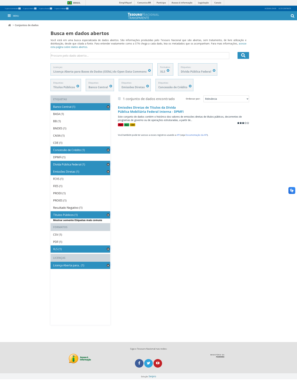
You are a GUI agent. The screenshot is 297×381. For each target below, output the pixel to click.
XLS (127, 124)
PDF (121, 124)
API (178, 135)
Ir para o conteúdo (12, 8)
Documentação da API (196, 135)
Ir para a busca (45, 8)
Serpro (152, 376)
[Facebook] (139, 363)
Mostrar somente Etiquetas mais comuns (77, 220)
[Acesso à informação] (80, 358)
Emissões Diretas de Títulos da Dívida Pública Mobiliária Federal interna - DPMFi (151, 109)
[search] (243, 55)
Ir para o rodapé (61, 8)
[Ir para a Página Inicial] (146, 16)
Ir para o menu (29, 8)
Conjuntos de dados (26, 25)
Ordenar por (193, 98)
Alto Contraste (285, 8)
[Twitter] (148, 363)
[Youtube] (157, 363)
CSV (133, 124)
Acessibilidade (270, 8)
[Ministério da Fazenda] (217, 357)
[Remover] (149, 70)
